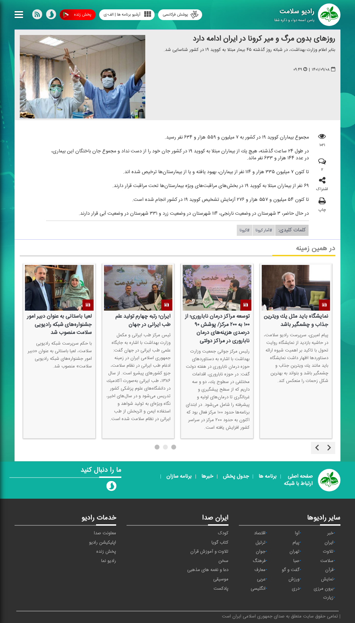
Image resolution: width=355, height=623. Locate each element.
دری (296, 589)
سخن (223, 561)
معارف (260, 570)
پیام (296, 542)
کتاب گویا (219, 542)
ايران (329, 542)
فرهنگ (259, 561)
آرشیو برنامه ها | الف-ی (122, 14)
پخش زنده (82, 14)
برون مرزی (324, 589)
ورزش (294, 579)
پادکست (221, 589)
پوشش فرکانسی (175, 14)
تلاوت (328, 551)
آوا (297, 533)
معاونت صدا (105, 533)
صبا (296, 561)
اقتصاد (260, 533)
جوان (261, 551)
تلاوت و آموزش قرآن (209, 551)
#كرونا (245, 230)
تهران (294, 551)
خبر (330, 533)
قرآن (329, 570)
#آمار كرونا (264, 230)
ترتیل (261, 542)
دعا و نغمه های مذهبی (207, 570)
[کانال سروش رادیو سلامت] (111, 487)
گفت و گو (291, 570)
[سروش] (51, 16)
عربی (261, 579)
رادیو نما (108, 561)
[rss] (37, 16)
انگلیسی (258, 589)
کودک (223, 533)
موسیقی (220, 579)
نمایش (327, 579)
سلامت (327, 561)
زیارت (328, 598)
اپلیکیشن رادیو (102, 542)
